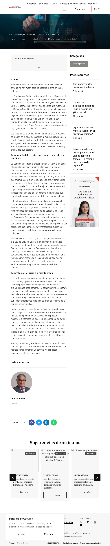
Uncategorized (79, 64)
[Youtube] (81, 525)
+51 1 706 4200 (64, 522)
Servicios (43, 3)
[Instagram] (88, 522)
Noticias (92, 3)
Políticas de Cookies (81, 533)
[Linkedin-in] (81, 522)
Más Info (48, 534)
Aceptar (21, 534)
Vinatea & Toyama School (73, 3)
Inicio (11, 35)
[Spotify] (95, 522)
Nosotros (31, 3)
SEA (55, 3)
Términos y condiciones (72, 537)
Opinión (18, 35)
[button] (32, 422)
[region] (34, 527)
